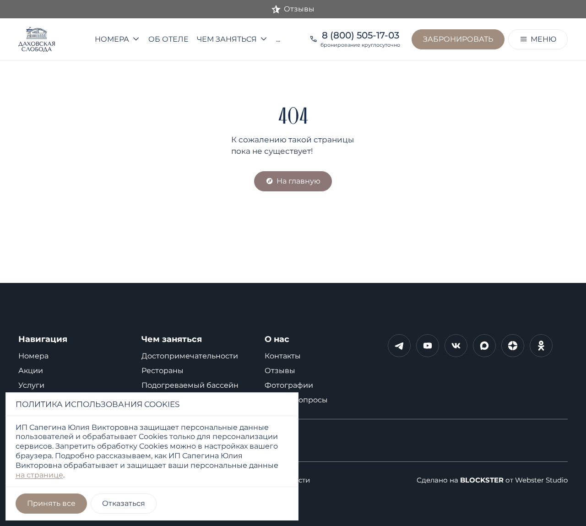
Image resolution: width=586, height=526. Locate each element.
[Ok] (541, 345)
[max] (484, 345)
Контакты (283, 356)
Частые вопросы (296, 400)
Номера (33, 356)
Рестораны (162, 370)
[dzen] (512, 345)
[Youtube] (427, 345)
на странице (39, 475)
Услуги (31, 385)
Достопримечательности (189, 356)
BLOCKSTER (482, 480)
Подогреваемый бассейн (190, 385)
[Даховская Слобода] (49, 39)
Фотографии (289, 385)
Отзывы (280, 370)
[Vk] (456, 345)
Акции (30, 370)
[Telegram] (399, 345)
